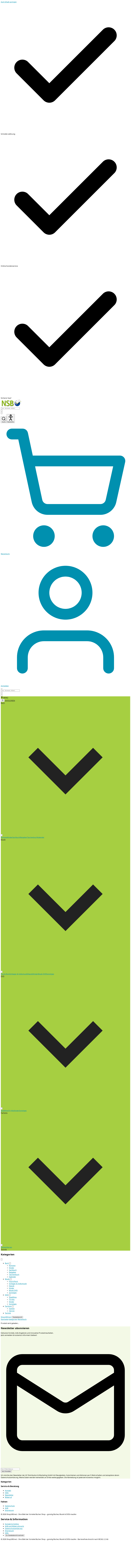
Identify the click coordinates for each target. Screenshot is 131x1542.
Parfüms (8, 1306)
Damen (3, 1247)
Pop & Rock (5, 974)
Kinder (9, 837)
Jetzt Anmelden (6, 1471)
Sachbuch (16, 837)
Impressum (9, 1510)
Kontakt (8, 1490)
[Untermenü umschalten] (1, 835)
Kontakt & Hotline (12, 1524)
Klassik (30, 974)
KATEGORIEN (10, 701)
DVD (6, 1295)
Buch (7, 1263)
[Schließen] (1, 1259)
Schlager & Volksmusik (18, 974)
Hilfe (6, 1493)
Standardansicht (17, 1317)
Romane (4, 837)
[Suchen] (1, 413)
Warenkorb (22, 1319)
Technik (4, 1249)
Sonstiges (50, 974)
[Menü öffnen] (1, 688)
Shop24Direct (6, 1317)
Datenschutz (10, 1506)
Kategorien (13, 1319)
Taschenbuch (32, 837)
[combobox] (10, 408)
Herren (9, 1247)
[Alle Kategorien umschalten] (3, 700)
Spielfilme (4, 1111)
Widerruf (8, 1497)
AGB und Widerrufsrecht (14, 1526)
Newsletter (9, 1495)
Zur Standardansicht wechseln (15, 1535)
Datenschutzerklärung (13, 1528)
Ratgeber (23, 837)
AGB (6, 1508)
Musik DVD (42, 974)
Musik (7, 1279)
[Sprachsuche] (1, 411)
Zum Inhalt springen (9, 2)
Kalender (40, 837)
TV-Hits (11, 1111)
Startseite (4, 1319)
